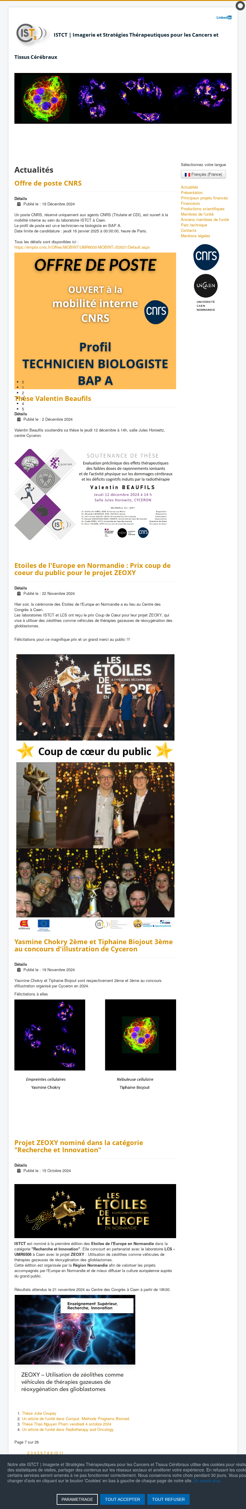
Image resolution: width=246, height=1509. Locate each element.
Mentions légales (195, 235)
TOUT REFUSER (168, 1499)
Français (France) (206, 174)
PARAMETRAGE (77, 1499)
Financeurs (190, 203)
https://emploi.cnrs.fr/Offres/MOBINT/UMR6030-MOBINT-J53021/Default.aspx (82, 247)
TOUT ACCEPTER (122, 1499)
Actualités (189, 187)
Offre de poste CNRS (48, 182)
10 (56, 1453)
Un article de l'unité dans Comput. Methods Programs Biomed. (76, 1418)
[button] (127, 382)
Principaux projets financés (204, 198)
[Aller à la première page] (17, 1453)
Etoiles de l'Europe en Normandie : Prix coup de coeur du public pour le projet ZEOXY (92, 569)
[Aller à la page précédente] (23, 1453)
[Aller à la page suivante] (67, 1453)
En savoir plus (207, 1480)
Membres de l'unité (197, 214)
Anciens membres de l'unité (205, 219)
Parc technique (194, 225)
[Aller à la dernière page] (73, 1453)
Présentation (192, 192)
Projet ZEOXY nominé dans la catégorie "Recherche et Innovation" (78, 1146)
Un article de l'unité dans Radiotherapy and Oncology (68, 1429)
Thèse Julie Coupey (39, 1413)
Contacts (188, 230)
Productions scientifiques (203, 208)
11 (61, 1453)
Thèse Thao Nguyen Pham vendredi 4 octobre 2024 (66, 1424)
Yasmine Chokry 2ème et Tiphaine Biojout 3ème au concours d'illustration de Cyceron (93, 945)
